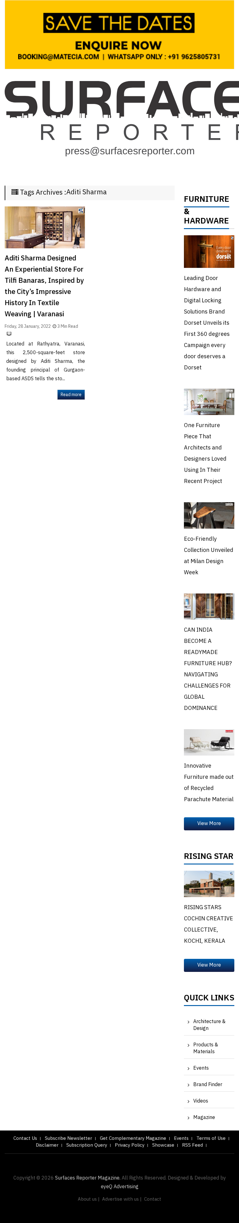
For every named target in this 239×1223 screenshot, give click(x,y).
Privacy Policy (129, 1145)
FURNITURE (206, 201)
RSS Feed (192, 1145)
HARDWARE (206, 222)
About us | (89, 1199)
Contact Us (25, 1138)
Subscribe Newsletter (68, 1138)
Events (201, 1068)
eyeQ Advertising (119, 1187)
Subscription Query (86, 1145)
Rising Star (208, 858)
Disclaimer (47, 1145)
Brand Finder (207, 1085)
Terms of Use (211, 1138)
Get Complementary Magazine (133, 1138)
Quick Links (209, 999)
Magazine (204, 1117)
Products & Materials (205, 1048)
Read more (71, 394)
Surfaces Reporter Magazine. (87, 1178)
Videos (200, 1101)
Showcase (163, 1145)
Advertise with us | (122, 1199)
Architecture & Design (209, 1025)
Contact (152, 1199)
